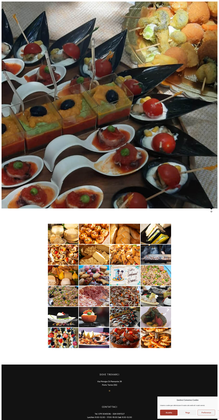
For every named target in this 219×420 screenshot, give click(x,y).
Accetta (169, 412)
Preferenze (206, 412)
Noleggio (152, 9)
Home (78, 9)
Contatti (167, 9)
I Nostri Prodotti (96, 9)
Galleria (116, 9)
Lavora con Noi (133, 9)
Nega (187, 412)
